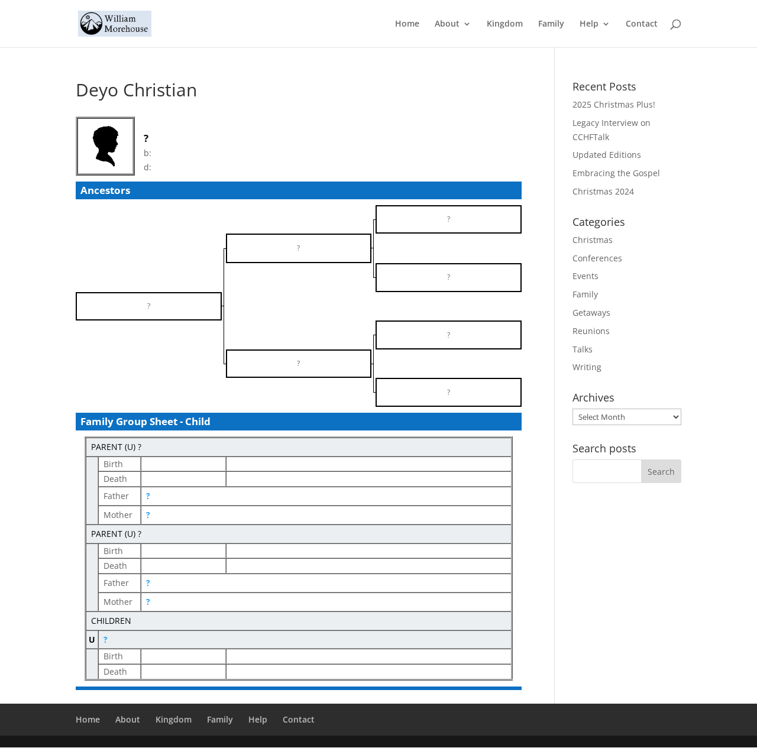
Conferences (597, 258)
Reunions (591, 330)
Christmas (592, 239)
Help (589, 24)
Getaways (591, 312)
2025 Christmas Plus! (613, 104)
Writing (586, 367)
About (447, 24)
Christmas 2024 (603, 191)
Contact (642, 24)
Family (551, 24)
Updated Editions (606, 154)
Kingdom (505, 24)
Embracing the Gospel (616, 173)
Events (585, 275)
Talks (582, 349)
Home (407, 24)
